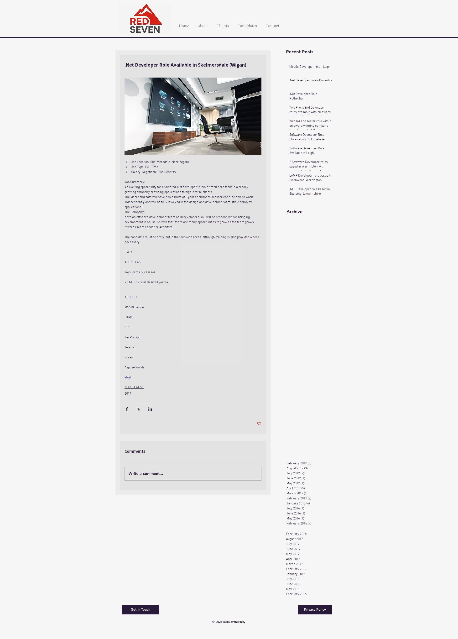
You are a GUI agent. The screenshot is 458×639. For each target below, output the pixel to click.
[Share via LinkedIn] (150, 409)
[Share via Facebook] (127, 409)
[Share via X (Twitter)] (138, 409)
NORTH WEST (134, 387)
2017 (128, 394)
